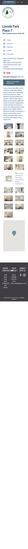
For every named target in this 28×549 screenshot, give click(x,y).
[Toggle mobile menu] (25, 7)
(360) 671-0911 (9, 2)
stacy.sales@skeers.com (18, 283)
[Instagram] (24, 275)
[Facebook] (20, 275)
